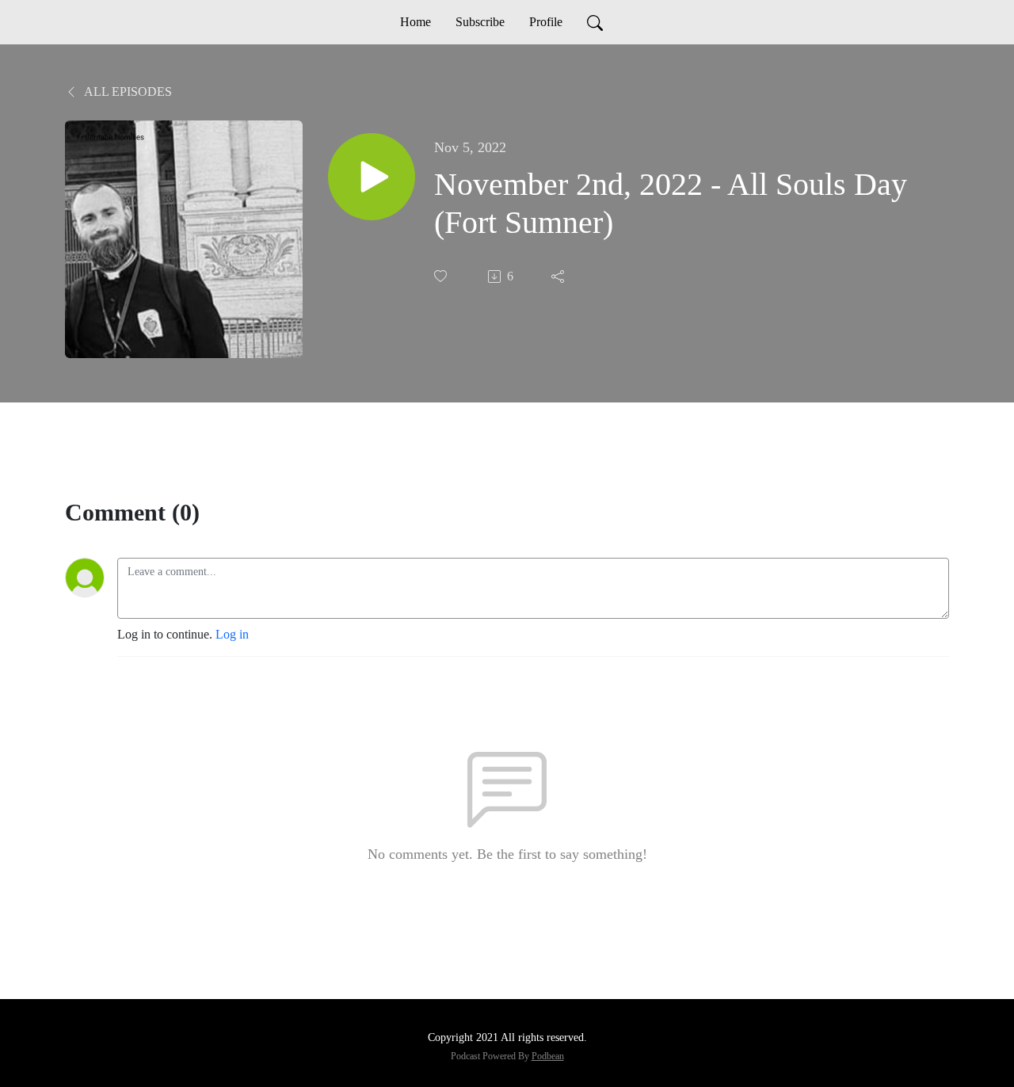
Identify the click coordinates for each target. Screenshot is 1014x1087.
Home (415, 22)
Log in (232, 634)
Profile (545, 22)
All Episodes (127, 91)
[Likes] (442, 276)
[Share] (559, 276)
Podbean (548, 1056)
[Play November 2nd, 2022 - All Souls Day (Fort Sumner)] (371, 176)
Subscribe (480, 22)
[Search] (595, 22)
